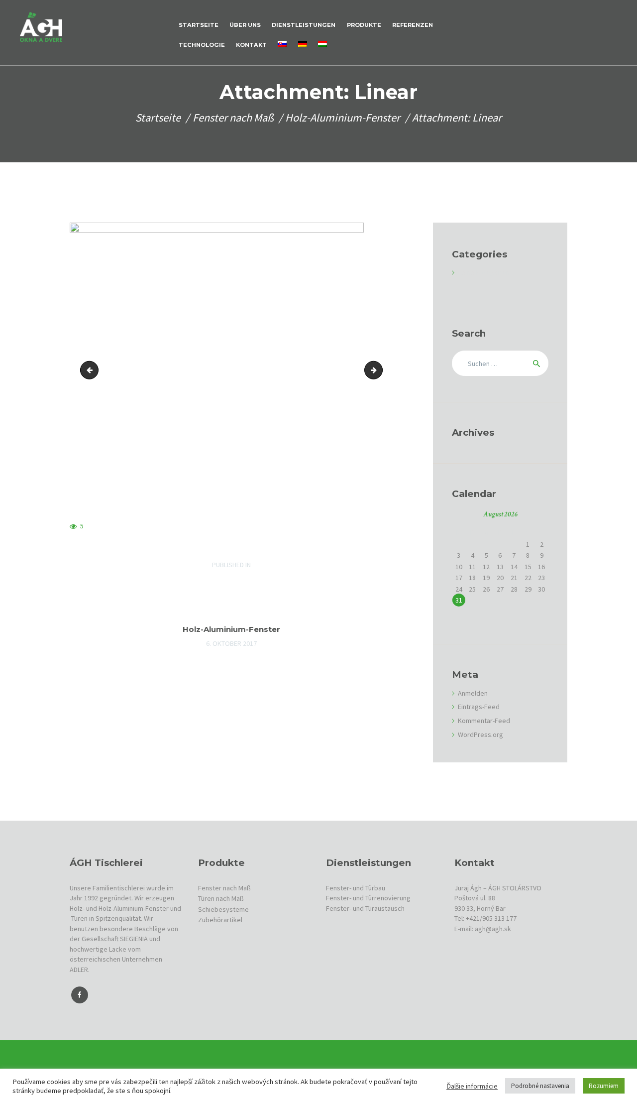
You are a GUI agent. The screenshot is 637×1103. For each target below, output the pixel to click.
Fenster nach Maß (233, 118)
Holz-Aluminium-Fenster (342, 118)
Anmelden (473, 693)
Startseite (158, 118)
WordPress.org (480, 734)
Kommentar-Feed (484, 720)
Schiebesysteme (223, 909)
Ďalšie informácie (472, 1086)
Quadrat (379, 370)
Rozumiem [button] (604, 1086)
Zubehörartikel (220, 919)
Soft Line (91, 370)
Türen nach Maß (221, 898)
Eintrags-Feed (479, 706)
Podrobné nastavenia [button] (540, 1086)
